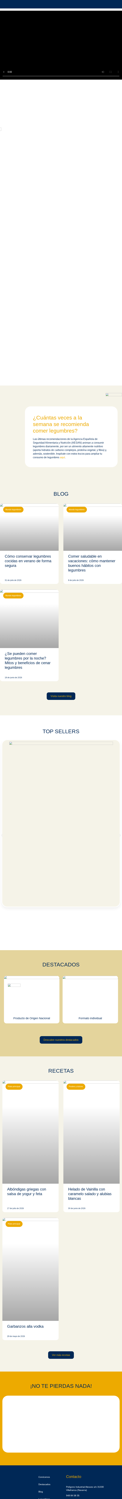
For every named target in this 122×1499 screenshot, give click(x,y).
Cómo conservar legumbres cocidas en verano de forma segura (28, 561)
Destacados (44, 1484)
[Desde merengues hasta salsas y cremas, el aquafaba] (86, 1415)
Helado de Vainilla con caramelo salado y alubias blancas (90, 1194)
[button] (2, 835)
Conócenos (44, 1477)
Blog (40, 1491)
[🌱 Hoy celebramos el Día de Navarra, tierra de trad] (35, 1413)
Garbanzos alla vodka (25, 1326)
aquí (62, 457)
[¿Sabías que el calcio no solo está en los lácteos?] (35, 1433)
